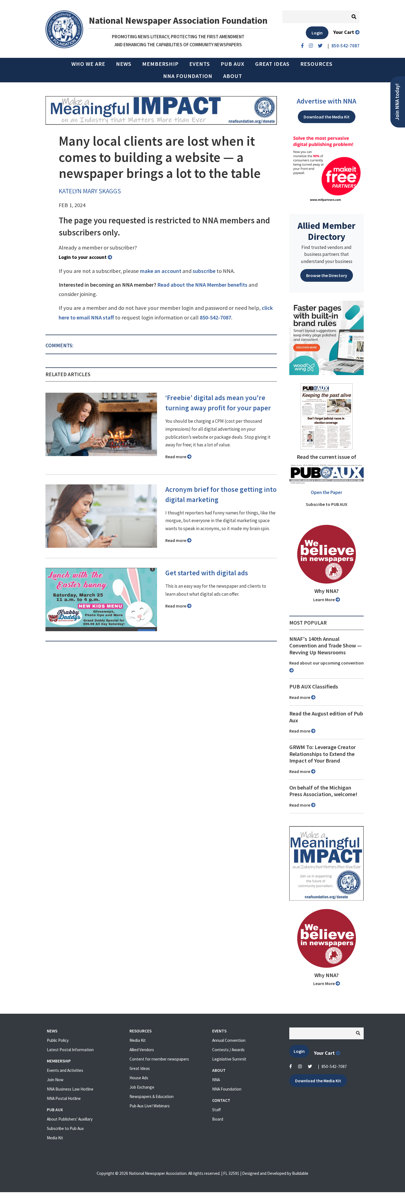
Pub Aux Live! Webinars (149, 1105)
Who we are (88, 63)
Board (217, 1119)
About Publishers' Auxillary (70, 1119)
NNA (216, 1079)
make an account (160, 271)
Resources (316, 63)
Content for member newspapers (159, 1059)
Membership (160, 63)
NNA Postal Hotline (64, 1098)
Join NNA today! (397, 101)
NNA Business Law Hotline (70, 1089)
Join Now (55, 1079)
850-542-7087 (215, 317)
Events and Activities (65, 1070)
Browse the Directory (326, 275)
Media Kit (55, 1137)
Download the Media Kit (327, 117)
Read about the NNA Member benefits (202, 284)
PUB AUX (232, 63)
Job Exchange (141, 1087)
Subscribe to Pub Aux (65, 1128)
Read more (176, 456)
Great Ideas (272, 63)
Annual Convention (228, 1040)
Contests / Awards (228, 1049)
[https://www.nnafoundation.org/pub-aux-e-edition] (327, 416)
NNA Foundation (187, 76)
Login (317, 33)
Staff (216, 1109)
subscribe (204, 271)
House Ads (138, 1077)
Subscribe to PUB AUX (326, 504)
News (123, 63)
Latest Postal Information (70, 1049)
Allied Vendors (141, 1049)
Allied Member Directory (326, 231)
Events (199, 63)
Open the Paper (326, 492)
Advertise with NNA (326, 101)
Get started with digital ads (206, 572)
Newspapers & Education (151, 1096)
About (232, 76)
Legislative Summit (229, 1059)
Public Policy (58, 1040)
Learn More (324, 599)
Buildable (300, 1173)
